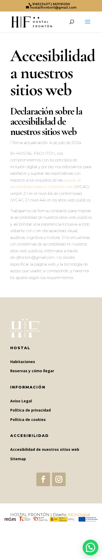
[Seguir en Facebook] (43, 479)
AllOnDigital (78, 514)
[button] (90, 547)
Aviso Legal (21, 400)
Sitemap (18, 458)
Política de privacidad (30, 410)
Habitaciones (22, 361)
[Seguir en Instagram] (59, 479)
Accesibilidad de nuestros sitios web (44, 449)
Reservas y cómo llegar (32, 370)
